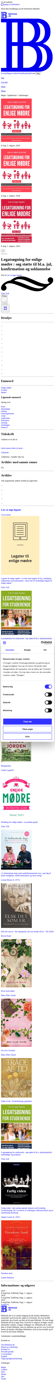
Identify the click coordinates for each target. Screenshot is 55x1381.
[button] (27, 1292)
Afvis (27, 737)
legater (3, 392)
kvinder (4, 390)
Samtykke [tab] (10, 650)
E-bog (4, 296)
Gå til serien (6, 515)
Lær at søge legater (14, 275)
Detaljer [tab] (27, 650)
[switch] (48, 695)
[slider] (27, 173)
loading (4, 303)
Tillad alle (27, 722)
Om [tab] (45, 650)
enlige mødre (6, 388)
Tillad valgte (27, 729)
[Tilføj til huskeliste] (5, 308)
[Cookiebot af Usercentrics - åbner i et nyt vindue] (41, 642)
